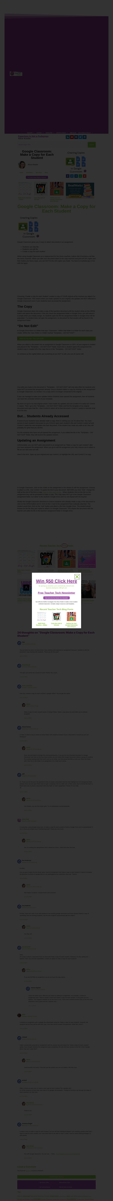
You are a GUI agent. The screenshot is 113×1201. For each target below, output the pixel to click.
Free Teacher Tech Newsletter (56, 592)
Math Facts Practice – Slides (41, 624)
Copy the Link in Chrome (56, 624)
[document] (56, 600)
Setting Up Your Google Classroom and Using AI (71, 625)
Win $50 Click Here (56, 581)
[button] (77, 576)
